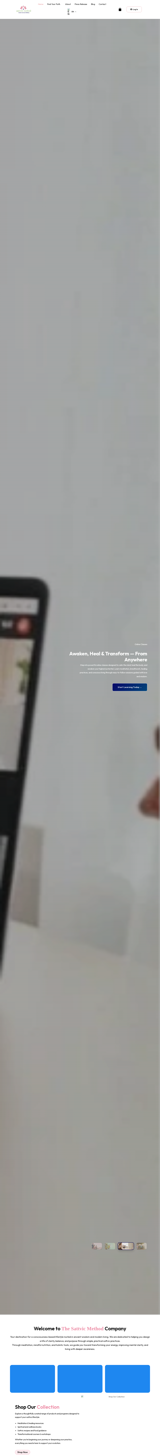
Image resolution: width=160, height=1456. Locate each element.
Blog (93, 4)
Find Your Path (53, 4)
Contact (102, 4)
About (68, 4)
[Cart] (120, 9)
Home (40, 4)
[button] (54, 4)
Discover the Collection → (129, 682)
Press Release (81, 4)
